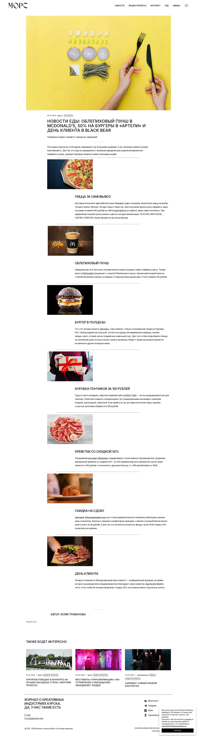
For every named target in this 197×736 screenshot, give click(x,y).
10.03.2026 (30, 675)
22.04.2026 (129, 675)
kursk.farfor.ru (120, 210)
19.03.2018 (51, 115)
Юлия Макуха (142, 675)
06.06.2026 (80, 675)
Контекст (68, 115)
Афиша (152, 675)
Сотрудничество (33, 718)
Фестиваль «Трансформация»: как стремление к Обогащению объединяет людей (97, 682)
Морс (60, 115)
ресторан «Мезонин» (98, 458)
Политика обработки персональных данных (154, 728)
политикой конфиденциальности (174, 726)
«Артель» (104, 329)
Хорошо (177, 730)
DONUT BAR (130, 395)
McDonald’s (88, 273)
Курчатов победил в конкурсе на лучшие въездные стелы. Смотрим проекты (48, 682)
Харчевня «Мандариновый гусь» (90, 517)
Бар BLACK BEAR (154, 584)
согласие (187, 719)
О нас (27, 715)
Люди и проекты (51, 675)
